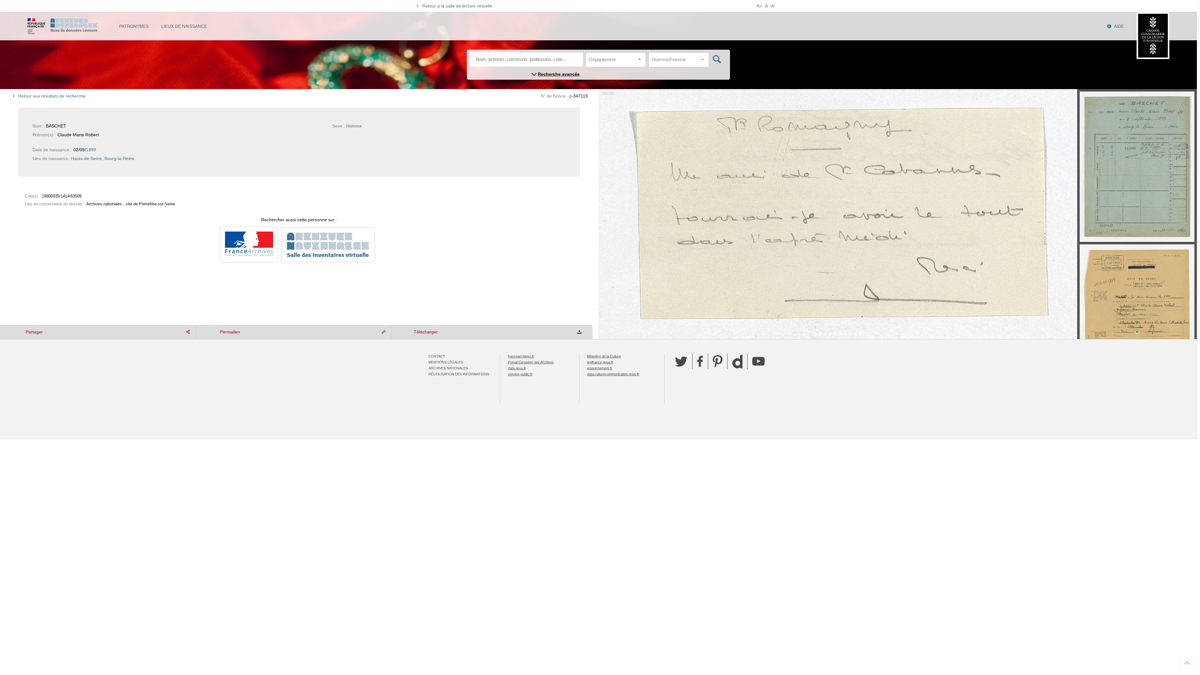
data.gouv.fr (517, 368)
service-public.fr (520, 374)
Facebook (700, 361)
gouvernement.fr (599, 368)
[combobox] (617, 61)
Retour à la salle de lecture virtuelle (457, 5)
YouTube (758, 361)
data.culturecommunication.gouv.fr (613, 374)
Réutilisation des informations (458, 374)
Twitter (681, 361)
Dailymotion (737, 361)
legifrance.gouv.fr (600, 362)
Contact (436, 356)
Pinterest (717, 361)
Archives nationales (448, 368)
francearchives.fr (521, 356)
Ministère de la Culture (604, 356)
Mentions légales (445, 362)
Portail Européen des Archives (531, 362)
